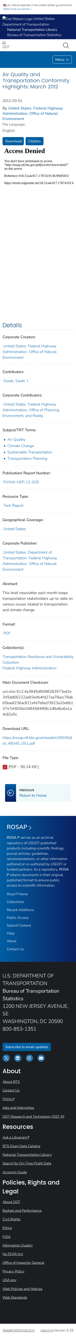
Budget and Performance (22, 1210)
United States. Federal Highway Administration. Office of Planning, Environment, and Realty (31, 410)
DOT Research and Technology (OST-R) (33, 1116)
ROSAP (17, 827)
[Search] (66, 45)
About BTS (11, 1081)
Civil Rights (11, 1219)
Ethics (7, 1227)
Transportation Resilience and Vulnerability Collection (38, 659)
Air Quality (16, 439)
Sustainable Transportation (29, 452)
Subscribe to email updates (26, 1047)
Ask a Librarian (14, 1137)
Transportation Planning (27, 458)
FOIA (7, 1236)
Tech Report (13, 505)
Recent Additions (20, 909)
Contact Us (15, 949)
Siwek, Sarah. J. (16, 380)
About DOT (11, 1202)
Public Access (17, 917)
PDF (7, 633)
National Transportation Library (27, 1154)
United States (14, 528)
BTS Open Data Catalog (21, 1146)
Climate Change (20, 445)
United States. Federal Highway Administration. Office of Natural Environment (33, 113)
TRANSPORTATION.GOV (19, 1330)
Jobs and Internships (18, 1107)
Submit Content (19, 925)
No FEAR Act (13, 1254)
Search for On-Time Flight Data (27, 1163)
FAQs (7, 1099)
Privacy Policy (13, 1271)
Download (13, 141)
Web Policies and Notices (22, 1288)
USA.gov (9, 1280)
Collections (15, 901)
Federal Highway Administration (29, 668)
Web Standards (15, 1297)
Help (11, 933)
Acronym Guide (15, 1172)
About (11, 941)
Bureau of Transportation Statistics (34, 34)
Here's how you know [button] (16, 9)
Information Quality (18, 1245)
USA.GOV (47, 1330)
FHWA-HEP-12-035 (21, 482)
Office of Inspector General (23, 1262)
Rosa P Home (17, 894)
